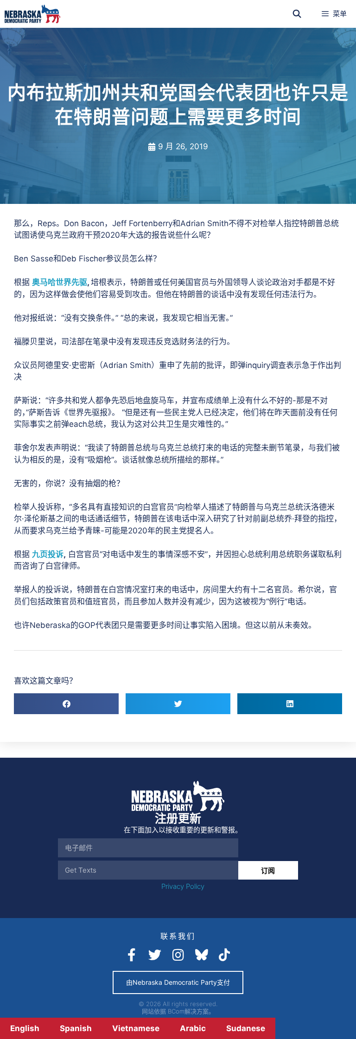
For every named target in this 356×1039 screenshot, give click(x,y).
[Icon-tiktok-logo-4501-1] (224, 955)
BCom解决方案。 (191, 1011)
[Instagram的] (178, 955)
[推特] (154, 955)
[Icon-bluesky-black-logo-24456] (201, 955)
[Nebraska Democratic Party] (32, 14)
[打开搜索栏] (297, 14)
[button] (66, 703)
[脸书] (131, 955)
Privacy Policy (182, 886)
